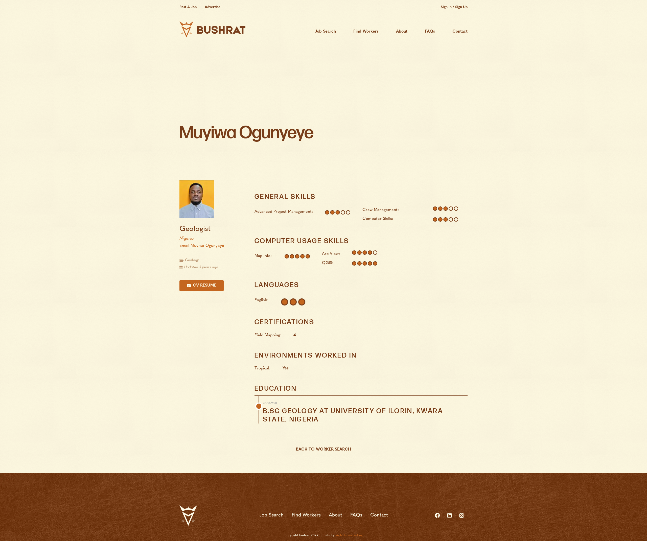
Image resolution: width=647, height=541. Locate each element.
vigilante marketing (349, 535)
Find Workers (306, 515)
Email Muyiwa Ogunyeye (201, 246)
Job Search (271, 515)
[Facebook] (437, 515)
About (335, 515)
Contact (379, 515)
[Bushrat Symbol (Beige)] (188, 515)
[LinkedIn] (449, 515)
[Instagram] (461, 515)
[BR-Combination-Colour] (212, 29)
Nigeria (186, 239)
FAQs (356, 515)
